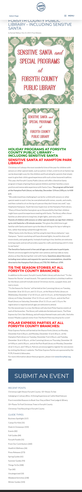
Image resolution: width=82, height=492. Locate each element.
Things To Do (13, 465)
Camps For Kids (14, 422)
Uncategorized (14, 473)
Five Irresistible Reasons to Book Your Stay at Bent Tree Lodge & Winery (38, 400)
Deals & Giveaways (16, 427)
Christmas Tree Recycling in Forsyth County (26, 408)
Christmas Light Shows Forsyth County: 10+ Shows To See (32, 392)
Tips (10, 469)
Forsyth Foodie (14, 439)
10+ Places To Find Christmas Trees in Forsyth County (30, 404)
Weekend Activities (16, 478)
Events (11, 431)
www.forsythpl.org (63, 356)
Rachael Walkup (15, 33)
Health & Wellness (16, 448)
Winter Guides (14, 482)
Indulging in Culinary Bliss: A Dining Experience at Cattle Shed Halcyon (37, 396)
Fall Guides (13, 435)
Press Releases (36, 33)
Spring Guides (14, 456)
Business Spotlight (16, 418)
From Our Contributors (18, 444)
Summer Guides (14, 461)
